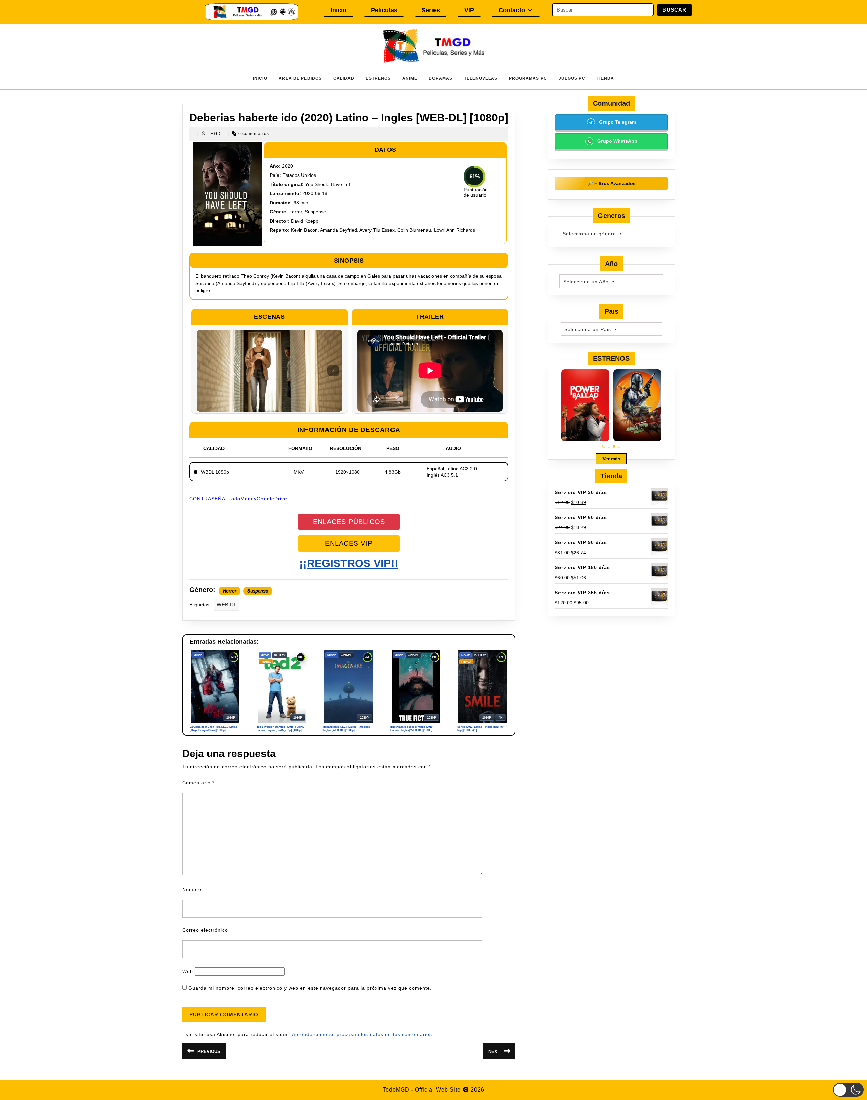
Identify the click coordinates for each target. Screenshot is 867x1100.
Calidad (343, 78)
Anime (409, 78)
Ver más (611, 458)
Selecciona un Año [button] (586, 281)
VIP (469, 10)
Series (431, 10)
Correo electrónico (205, 930)
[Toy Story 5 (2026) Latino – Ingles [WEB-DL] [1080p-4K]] (585, 405)
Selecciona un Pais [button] (587, 329)
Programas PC (528, 78)
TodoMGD (396, 1090)
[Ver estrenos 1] (603, 446)
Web (187, 971)
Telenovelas (481, 78)
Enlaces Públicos (349, 521)
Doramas (440, 78)
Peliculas (384, 10)
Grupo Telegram (617, 122)
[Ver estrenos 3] (614, 446)
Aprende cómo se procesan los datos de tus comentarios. (363, 1034)
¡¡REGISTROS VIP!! (348, 563)
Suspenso (257, 591)
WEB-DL (226, 604)
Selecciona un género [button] (589, 233)
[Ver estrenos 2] (609, 446)
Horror (229, 591)
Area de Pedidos (300, 78)
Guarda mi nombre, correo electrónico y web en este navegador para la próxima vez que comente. (310, 988)
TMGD (214, 133)
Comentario (198, 782)
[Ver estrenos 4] (619, 446)
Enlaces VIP (349, 543)
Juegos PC (571, 78)
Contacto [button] (512, 10)
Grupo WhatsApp (616, 141)
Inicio (338, 10)
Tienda (605, 78)
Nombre (192, 889)
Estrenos (378, 78)
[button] (848, 1090)
